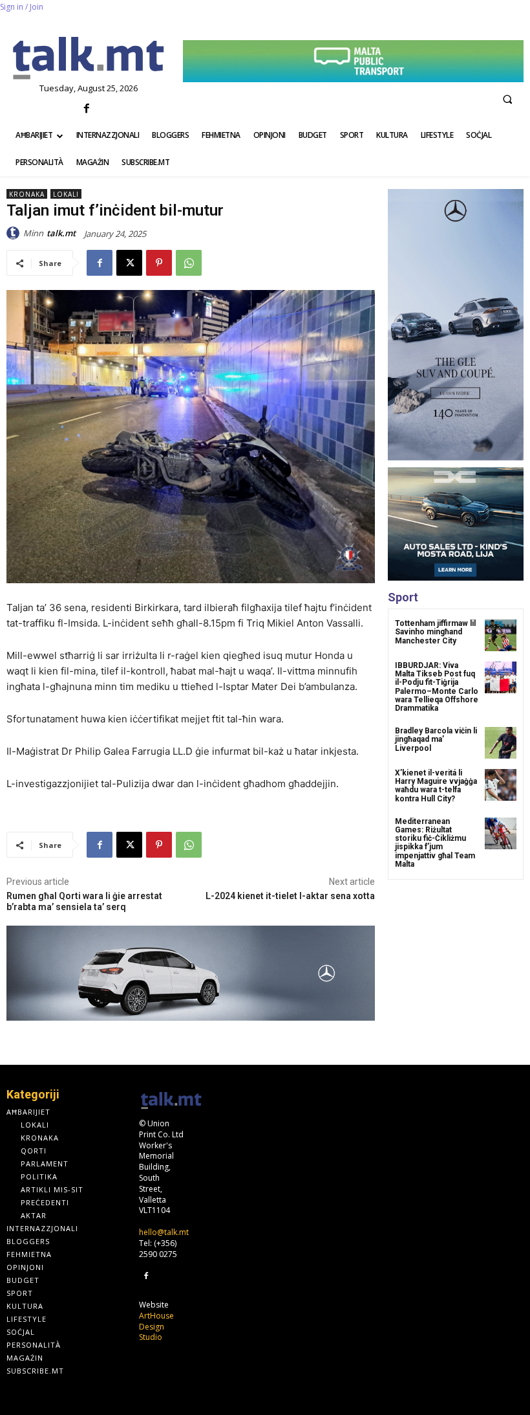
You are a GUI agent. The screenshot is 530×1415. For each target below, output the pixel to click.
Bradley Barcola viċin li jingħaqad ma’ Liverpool (436, 739)
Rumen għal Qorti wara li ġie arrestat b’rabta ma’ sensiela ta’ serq (84, 901)
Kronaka (27, 194)
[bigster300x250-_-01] (456, 524)
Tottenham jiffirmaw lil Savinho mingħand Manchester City (435, 632)
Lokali (66, 194)
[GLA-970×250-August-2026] (190, 973)
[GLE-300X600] (456, 325)
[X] (129, 263)
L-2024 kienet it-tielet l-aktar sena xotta (290, 896)
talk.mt (61, 233)
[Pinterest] (159, 263)
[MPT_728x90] (353, 61)
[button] (507, 99)
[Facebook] (87, 109)
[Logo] (88, 59)
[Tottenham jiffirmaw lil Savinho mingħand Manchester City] (500, 635)
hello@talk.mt (164, 1232)
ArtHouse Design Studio (156, 1326)
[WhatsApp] (189, 263)
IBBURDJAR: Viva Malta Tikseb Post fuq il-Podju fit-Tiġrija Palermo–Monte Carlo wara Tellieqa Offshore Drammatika (436, 687)
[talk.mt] (14, 233)
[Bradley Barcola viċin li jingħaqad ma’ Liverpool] (500, 743)
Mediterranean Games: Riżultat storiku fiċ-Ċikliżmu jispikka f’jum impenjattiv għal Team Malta (435, 843)
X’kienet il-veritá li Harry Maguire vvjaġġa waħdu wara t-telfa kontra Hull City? (436, 785)
